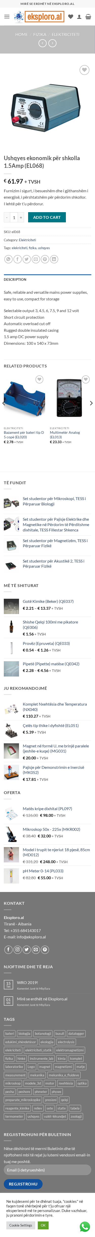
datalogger (76, 1033)
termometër (14, 1116)
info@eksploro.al (31, 936)
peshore (24, 1092)
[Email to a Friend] (36, 259)
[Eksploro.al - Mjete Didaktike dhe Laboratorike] (39, 16)
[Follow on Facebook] (8, 950)
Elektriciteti (66, 34)
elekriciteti (19, 248)
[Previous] (4, 413)
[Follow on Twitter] (27, 950)
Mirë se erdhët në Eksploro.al (42, 998)
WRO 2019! (27, 982)
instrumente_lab (41, 1058)
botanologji (43, 1033)
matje (81, 1067)
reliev (38, 1108)
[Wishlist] (70, 16)
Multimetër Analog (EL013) (65, 434)
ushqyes (44, 248)
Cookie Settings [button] (20, 1225)
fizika (32, 248)
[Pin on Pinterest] (45, 259)
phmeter (41, 1092)
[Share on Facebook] (17, 259)
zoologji (76, 1116)
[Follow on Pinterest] (45, 950)
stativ (62, 1108)
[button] (7, 16)
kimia (62, 1058)
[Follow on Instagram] (17, 950)
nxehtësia (66, 1083)
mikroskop (13, 1083)
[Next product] (42, 43)
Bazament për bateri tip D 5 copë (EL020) (24, 434)
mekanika (37, 1075)
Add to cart (47, 217)
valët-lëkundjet (55, 1116)
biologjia (24, 1033)
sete (50, 1108)
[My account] (79, 16)
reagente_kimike (17, 1108)
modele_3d (33, 1083)
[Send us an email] (36, 950)
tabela (75, 1108)
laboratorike (14, 1067)
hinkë (21, 1058)
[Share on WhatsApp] (8, 259)
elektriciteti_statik (38, 1050)
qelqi (64, 1100)
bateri (9, 1033)
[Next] (91, 413)
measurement (15, 1075)
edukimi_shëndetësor (20, 1042)
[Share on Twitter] (27, 259)
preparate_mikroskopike (23, 1100)
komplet (76, 1058)
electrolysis (66, 1042)
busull (59, 1033)
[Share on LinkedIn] (54, 259)
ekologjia (47, 1042)
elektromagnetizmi (70, 1050)
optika (82, 1083)
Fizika (39, 34)
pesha (9, 1092)
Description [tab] (15, 279)
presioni (50, 1100)
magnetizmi (63, 1067)
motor (49, 1083)
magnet (44, 1067)
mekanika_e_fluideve (64, 1075)
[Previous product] (52, 43)
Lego (31, 1067)
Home (21, 34)
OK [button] (43, 1225)
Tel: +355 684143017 (22, 930)
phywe (56, 1092)
